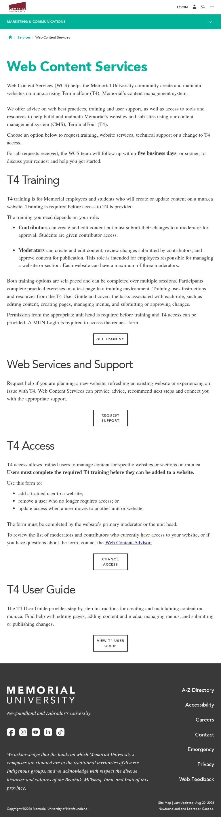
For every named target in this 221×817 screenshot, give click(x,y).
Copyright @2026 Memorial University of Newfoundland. (47, 809)
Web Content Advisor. (128, 542)
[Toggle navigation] (212, 7)
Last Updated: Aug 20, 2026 (194, 803)
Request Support (110, 418)
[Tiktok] (60, 732)
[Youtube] (36, 732)
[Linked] (48, 732)
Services (24, 37)
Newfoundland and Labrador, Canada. (186, 809)
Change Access (110, 561)
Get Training (110, 339)
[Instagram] (23, 732)
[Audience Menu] (194, 7)
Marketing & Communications (36, 22)
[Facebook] (11, 732)
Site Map (164, 803)
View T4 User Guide (110, 643)
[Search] (203, 7)
